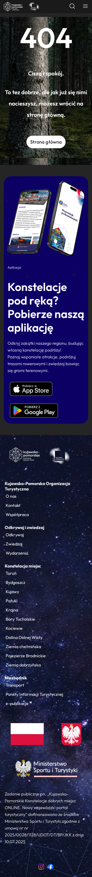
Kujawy (12, 591)
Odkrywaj (15, 534)
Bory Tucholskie (20, 619)
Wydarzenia (17, 553)
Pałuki (11, 600)
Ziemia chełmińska (23, 646)
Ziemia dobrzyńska (23, 665)
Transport (15, 685)
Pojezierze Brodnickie (26, 655)
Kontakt (13, 505)
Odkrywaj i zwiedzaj (24, 527)
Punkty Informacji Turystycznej (34, 694)
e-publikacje (17, 703)
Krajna (12, 610)
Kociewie (14, 628)
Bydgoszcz (15, 582)
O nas (11, 496)
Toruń (11, 573)
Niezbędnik (16, 678)
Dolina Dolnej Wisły (24, 637)
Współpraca (17, 514)
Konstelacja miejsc (23, 566)
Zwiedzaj (14, 544)
